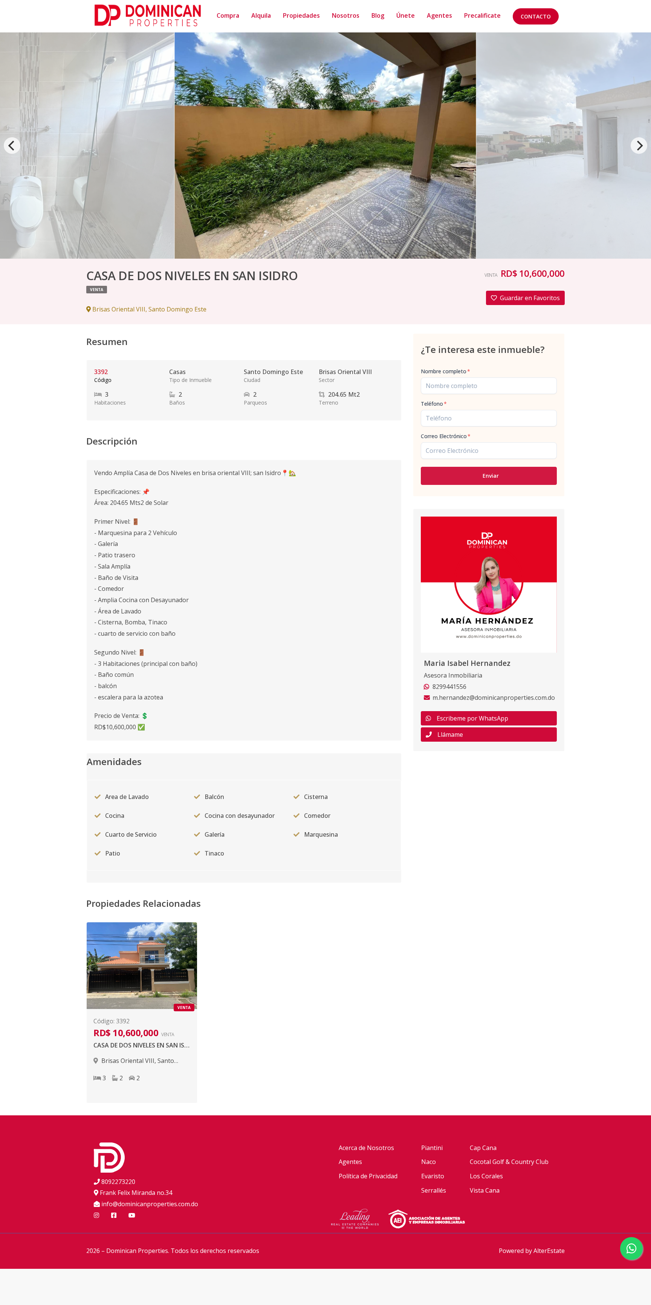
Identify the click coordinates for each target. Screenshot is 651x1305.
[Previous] (12, 145)
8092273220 (118, 1182)
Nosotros (345, 15)
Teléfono (434, 403)
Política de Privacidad (368, 1176)
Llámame (450, 734)
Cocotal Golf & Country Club (509, 1162)
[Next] (639, 145)
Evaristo (432, 1176)
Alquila (261, 15)
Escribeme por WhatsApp (472, 718)
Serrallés (433, 1190)
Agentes (439, 15)
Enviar (491, 475)
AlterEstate (549, 1251)
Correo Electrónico (446, 436)
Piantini (432, 1148)
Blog (377, 15)
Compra (228, 15)
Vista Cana (485, 1190)
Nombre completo (445, 371)
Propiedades (301, 15)
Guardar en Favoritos (530, 298)
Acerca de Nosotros (366, 1148)
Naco (428, 1162)
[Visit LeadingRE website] (359, 1220)
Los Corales (486, 1176)
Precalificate (482, 15)
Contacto (536, 16)
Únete (405, 15)
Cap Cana (483, 1148)
